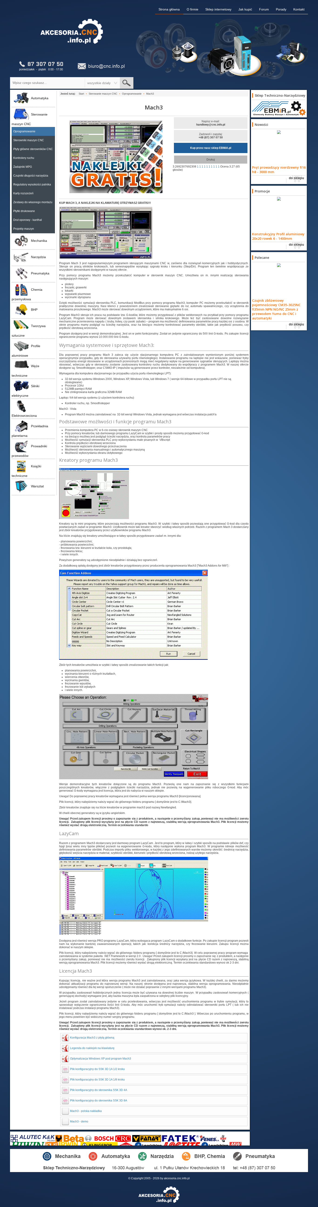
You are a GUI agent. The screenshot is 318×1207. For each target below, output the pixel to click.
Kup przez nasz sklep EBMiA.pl (210, 148)
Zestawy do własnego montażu (32, 202)
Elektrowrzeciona (24, 415)
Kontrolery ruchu (23, 158)
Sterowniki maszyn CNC (28, 140)
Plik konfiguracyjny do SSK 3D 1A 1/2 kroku (97, 1069)
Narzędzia (38, 257)
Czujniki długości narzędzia (30, 175)
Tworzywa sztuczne (29, 330)
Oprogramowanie (24, 131)
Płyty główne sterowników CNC (33, 149)
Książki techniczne (26, 471)
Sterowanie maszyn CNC (29, 119)
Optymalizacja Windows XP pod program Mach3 (100, 1058)
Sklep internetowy (218, 9)
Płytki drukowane (24, 211)
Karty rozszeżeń (23, 193)
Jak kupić (245, 9)
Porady (281, 9)
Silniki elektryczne (25, 390)
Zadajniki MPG (22, 166)
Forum (264, 9)
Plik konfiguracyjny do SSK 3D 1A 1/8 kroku (97, 1079)
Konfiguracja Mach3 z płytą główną (92, 1037)
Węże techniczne (25, 370)
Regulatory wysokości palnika (32, 184)
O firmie (192, 9)
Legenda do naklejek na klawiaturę (92, 1048)
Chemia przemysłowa (27, 294)
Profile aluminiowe (26, 350)
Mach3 (154, 107)
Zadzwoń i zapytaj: (211, 136)
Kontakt (298, 9)
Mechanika (39, 241)
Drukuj (210, 159)
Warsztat (37, 486)
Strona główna (169, 9)
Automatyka (39, 98)
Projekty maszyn (23, 228)
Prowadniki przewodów (29, 451)
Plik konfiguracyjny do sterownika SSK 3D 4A (98, 1090)
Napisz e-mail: (210, 123)
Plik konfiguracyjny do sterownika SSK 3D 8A (98, 1100)
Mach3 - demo (79, 1121)
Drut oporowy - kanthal (27, 220)
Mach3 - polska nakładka (86, 1111)
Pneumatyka (40, 273)
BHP (34, 309)
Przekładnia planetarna (30, 431)
